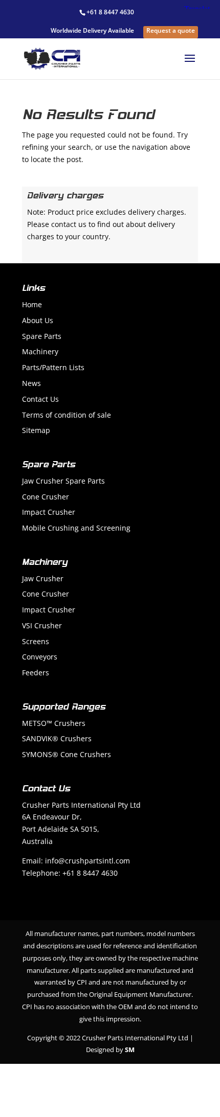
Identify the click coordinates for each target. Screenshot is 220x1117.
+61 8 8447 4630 (110, 12)
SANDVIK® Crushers (57, 738)
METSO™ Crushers (53, 723)
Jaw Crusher (42, 578)
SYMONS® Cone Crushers (66, 754)
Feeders (35, 672)
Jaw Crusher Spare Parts (63, 481)
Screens (35, 641)
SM (130, 1049)
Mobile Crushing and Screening (76, 528)
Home (32, 304)
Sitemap (36, 430)
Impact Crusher (48, 512)
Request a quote (170, 31)
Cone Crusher (45, 496)
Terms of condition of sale (66, 415)
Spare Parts (41, 336)
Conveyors (39, 657)
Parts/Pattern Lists (53, 367)
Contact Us (40, 399)
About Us (37, 320)
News (31, 383)
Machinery (40, 351)
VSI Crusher (42, 625)
